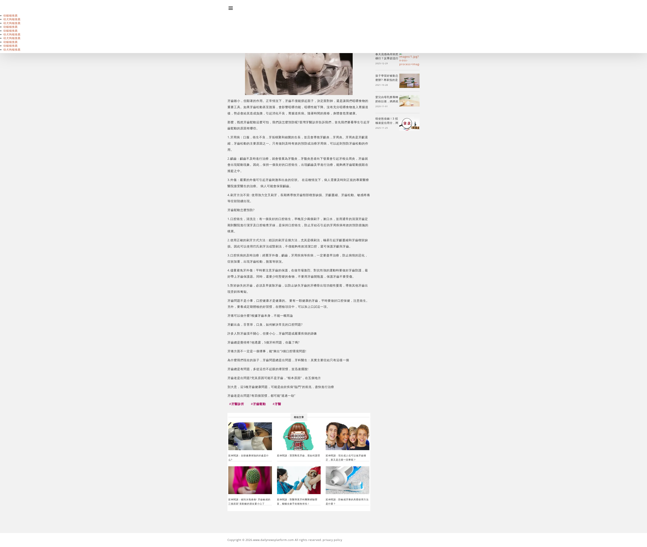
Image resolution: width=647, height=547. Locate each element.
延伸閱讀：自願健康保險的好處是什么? (248, 457)
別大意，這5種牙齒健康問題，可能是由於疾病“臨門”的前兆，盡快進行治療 (280, 387)
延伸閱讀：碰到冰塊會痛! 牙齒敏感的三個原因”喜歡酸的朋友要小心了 (249, 501)
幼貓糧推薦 (10, 15)
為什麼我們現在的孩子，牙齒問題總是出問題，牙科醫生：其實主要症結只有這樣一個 (288, 360)
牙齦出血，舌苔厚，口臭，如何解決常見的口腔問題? (265, 324)
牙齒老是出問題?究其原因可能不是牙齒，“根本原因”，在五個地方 (274, 378)
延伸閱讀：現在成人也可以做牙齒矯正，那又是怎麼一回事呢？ (346, 457)
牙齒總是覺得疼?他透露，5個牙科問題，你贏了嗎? (263, 342)
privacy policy (332, 540)
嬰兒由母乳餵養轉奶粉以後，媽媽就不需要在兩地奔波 (386, 101)
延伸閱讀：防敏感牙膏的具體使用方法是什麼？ (347, 501)
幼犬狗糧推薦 (12, 19)
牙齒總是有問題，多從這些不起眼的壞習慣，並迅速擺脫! (268, 369)
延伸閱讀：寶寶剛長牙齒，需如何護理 (298, 455)
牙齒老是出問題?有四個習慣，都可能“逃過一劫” (261, 395)
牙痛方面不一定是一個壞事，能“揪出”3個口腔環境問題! (266, 351)
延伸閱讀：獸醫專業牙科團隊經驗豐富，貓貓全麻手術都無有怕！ (297, 501)
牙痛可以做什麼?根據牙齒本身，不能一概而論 (260, 315)
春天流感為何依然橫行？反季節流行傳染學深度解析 (386, 58)
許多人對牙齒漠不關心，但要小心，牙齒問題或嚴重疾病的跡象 (272, 333)
